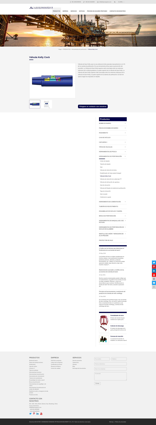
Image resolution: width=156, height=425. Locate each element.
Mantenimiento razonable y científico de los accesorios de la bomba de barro (111, 270)
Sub (101, 167)
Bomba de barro (105, 123)
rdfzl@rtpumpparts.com (105, 2)
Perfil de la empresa (56, 360)
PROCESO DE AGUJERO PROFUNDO (97, 11)
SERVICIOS (74, 11)
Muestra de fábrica (56, 366)
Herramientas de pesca (108, 151)
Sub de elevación (105, 185)
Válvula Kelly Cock (93, 49)
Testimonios (76, 362)
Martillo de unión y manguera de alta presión (111, 234)
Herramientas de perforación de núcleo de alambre (111, 228)
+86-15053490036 (76, 2)
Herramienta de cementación (110, 201)
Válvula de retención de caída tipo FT (111, 179)
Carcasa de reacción (116, 336)
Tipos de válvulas (105, 147)
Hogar (60, 49)
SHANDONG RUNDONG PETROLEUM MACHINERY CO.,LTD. (58, 421)
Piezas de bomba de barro (108, 128)
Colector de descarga (117, 326)
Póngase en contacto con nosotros (92, 106)
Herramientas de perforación (79, 49)
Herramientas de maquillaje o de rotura (111, 221)
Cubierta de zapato (105, 197)
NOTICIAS (82, 11)
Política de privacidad (120, 421)
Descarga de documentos (79, 368)
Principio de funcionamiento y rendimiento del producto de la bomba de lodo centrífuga (112, 292)
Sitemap (111, 421)
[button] (74, 81)
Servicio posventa (77, 360)
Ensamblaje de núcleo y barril (110, 211)
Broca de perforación (107, 216)
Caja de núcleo (104, 137)
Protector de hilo (106, 240)
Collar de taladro (105, 161)
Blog (74, 366)
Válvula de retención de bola (108, 170)
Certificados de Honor (56, 364)
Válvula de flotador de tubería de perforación (113, 188)
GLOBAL (120, 2)
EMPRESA (65, 11)
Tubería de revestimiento (108, 206)
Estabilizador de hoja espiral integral (110, 173)
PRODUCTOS (56, 11)
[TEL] (154, 279)
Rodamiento (103, 133)
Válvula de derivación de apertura (109, 182)
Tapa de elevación (105, 191)
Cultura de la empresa (56, 362)
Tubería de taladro (105, 164)
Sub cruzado (103, 194)
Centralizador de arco (117, 315)
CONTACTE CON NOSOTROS (118, 11)
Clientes (75, 364)
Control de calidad (55, 368)
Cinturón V (103, 142)
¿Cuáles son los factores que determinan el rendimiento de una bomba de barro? (111, 249)
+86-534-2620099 (90, 2)
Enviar (97, 383)
